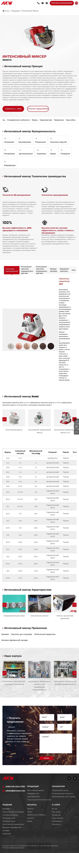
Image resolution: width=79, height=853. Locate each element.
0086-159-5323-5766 (15, 786)
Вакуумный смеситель (64, 270)
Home (7, 11)
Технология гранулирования (11, 270)
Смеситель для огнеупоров (13, 812)
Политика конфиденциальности (13, 848)
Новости (30, 809)
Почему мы (56, 815)
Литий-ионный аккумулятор (13, 824)
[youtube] (69, 778)
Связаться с (56, 824)
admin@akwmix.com (15, 790)
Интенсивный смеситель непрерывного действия (41, 270)
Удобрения (6, 833)
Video (73, 270)
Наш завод (56, 812)
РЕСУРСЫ (32, 804)
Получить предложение (38, 108)
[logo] (6, 3)
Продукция (15, 11)
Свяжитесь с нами (13, 108)
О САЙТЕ (56, 804)
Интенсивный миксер (30, 11)
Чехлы (29, 812)
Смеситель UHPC (9, 818)
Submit (46, 758)
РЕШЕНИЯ (7, 804)
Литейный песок (8, 821)
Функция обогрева (53, 270)
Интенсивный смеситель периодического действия (27, 270)
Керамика (6, 809)
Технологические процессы (62, 793)
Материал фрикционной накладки (11, 829)
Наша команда (57, 818)
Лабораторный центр (60, 790)
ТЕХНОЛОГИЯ (58, 786)
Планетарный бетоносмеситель (39, 800)
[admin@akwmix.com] (76, 426)
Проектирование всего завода (64, 796)
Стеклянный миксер (10, 815)
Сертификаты (57, 821)
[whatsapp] (75, 778)
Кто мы (54, 809)
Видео (29, 821)
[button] (4, 419)
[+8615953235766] (76, 421)
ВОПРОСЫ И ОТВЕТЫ (36, 815)
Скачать (30, 818)
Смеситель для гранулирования (33, 795)
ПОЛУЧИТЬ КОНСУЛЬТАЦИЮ (61, 3)
